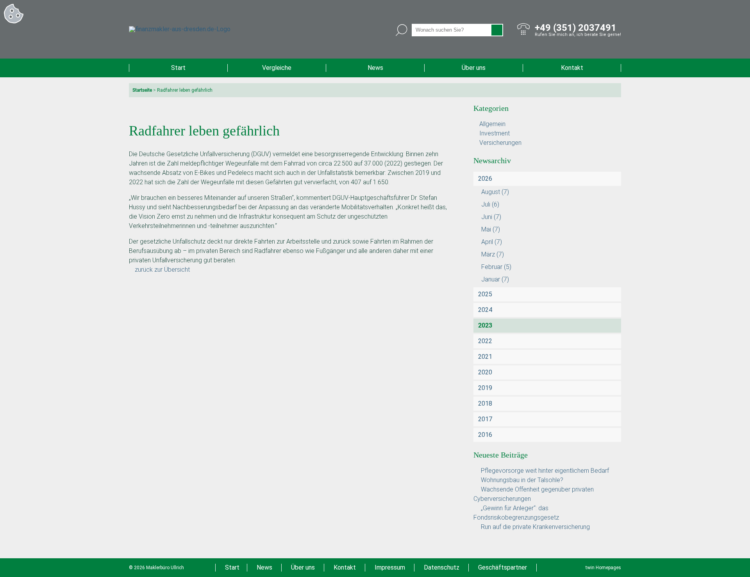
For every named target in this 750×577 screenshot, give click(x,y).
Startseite (142, 90)
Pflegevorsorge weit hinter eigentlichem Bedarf (545, 470)
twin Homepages (603, 567)
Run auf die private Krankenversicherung (535, 527)
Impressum (390, 567)
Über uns (474, 67)
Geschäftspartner (502, 567)
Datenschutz (441, 567)
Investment (494, 133)
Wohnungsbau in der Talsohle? (522, 480)
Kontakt (572, 67)
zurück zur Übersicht (162, 269)
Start (178, 67)
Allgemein (492, 124)
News (375, 67)
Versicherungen (500, 142)
